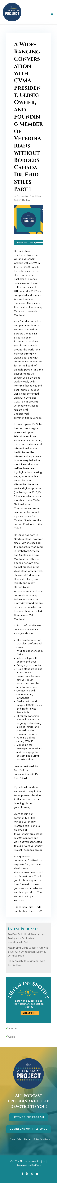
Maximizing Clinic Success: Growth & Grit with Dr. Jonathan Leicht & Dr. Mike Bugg (28, 952)
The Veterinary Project (26, 196)
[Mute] (35, 242)
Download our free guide (28, 1129)
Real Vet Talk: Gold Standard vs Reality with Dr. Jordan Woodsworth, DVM (26, 938)
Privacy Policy (16, 1139)
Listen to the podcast (28, 1117)
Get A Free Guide (41, 1139)
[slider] (39, 242)
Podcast (26, 200)
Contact (28, 1139)
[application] (28, 242)
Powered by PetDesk (29, 1165)
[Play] (17, 242)
